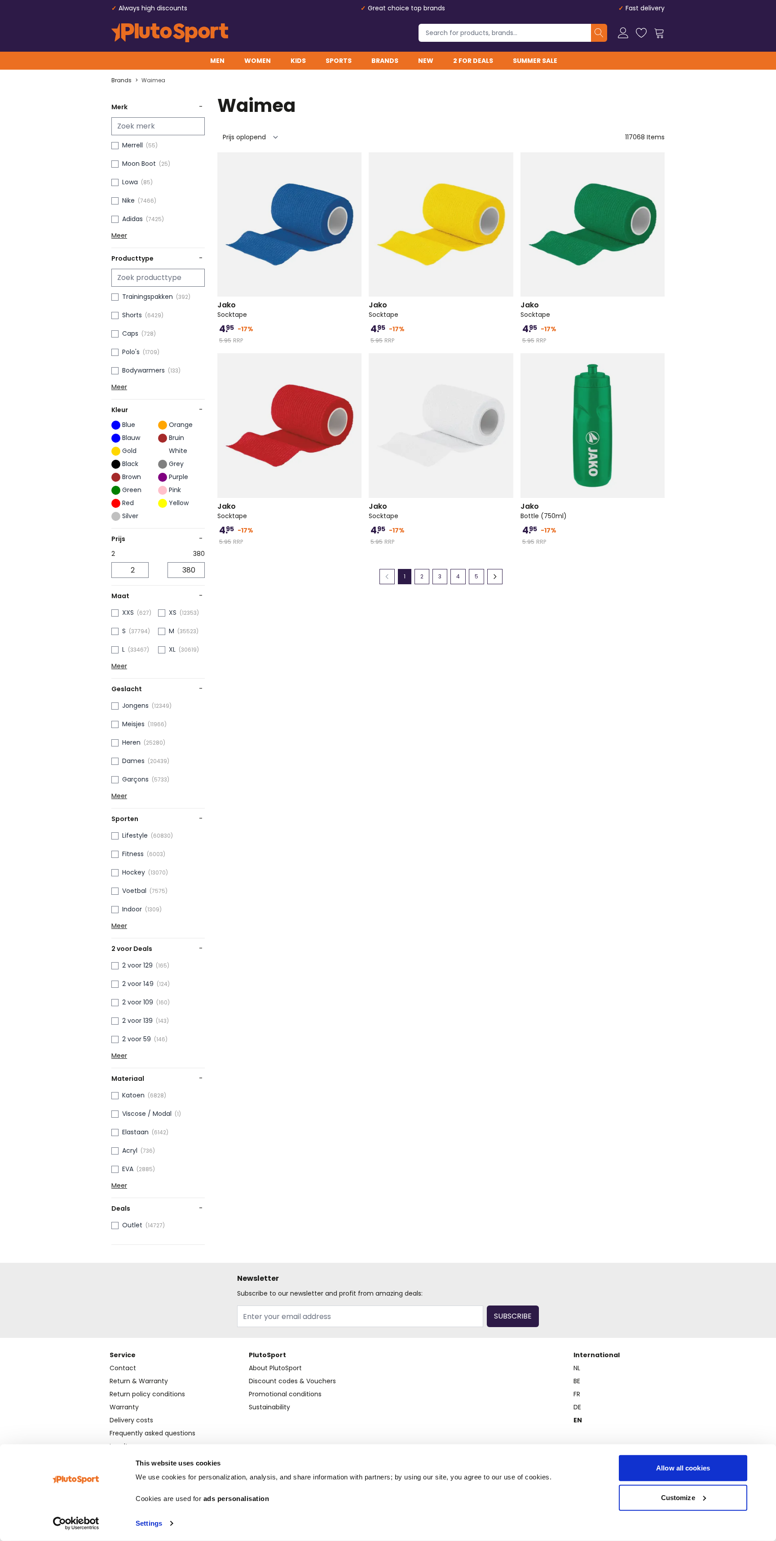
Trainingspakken (147, 296)
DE (577, 1407)
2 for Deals (473, 60)
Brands (384, 60)
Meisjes (133, 723)
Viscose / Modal (147, 1113)
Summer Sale (535, 60)
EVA (127, 1168)
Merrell (132, 145)
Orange (181, 424)
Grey (176, 463)
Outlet (132, 1225)
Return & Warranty (139, 1381)
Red (128, 502)
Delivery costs (131, 1420)
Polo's (131, 351)
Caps (130, 333)
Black (130, 463)
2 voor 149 (138, 983)
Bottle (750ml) (543, 511)
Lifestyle (135, 835)
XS (172, 612)
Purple (178, 476)
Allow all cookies (683, 1468)
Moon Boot (139, 163)
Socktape (232, 309)
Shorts (132, 315)
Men (217, 60)
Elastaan (135, 1132)
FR (576, 1394)
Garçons (135, 779)
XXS (128, 612)
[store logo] (169, 32)
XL (172, 649)
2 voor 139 (137, 1020)
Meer (119, 235)
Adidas (132, 218)
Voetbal (134, 890)
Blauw (131, 437)
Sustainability (269, 1407)
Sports (339, 60)
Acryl (129, 1150)
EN (577, 1420)
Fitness (133, 853)
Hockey (133, 872)
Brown (131, 476)
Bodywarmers (143, 370)
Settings (149, 1523)
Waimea (153, 80)
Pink (175, 489)
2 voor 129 (137, 965)
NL (576, 1367)
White (178, 450)
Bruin (176, 437)
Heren (131, 742)
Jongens (135, 705)
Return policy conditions (147, 1394)
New (425, 60)
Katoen (133, 1095)
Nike (128, 200)
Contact (123, 1367)
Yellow (179, 502)
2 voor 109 (137, 1002)
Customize (678, 1497)
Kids (298, 60)
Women (257, 60)
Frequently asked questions (152, 1433)
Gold (129, 450)
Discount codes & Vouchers (292, 1381)
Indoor (132, 909)
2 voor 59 (136, 1039)
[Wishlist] (641, 32)
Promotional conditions (285, 1394)
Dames (133, 760)
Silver (130, 515)
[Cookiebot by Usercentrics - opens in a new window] (76, 1523)
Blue (128, 424)
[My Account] (623, 32)
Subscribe (513, 1316)
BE (576, 1381)
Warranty (124, 1407)
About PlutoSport (275, 1367)
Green (131, 489)
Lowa (130, 182)
